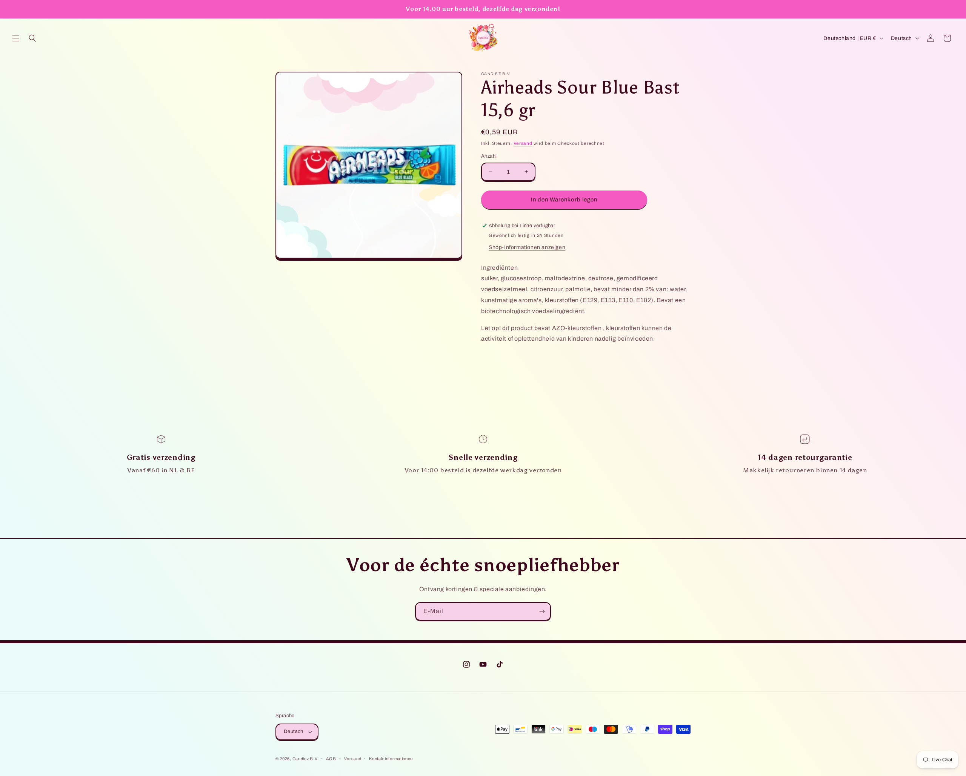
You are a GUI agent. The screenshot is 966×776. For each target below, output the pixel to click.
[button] (16, 38)
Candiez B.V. (305, 758)
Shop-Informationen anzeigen (527, 247)
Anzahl (489, 156)
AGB (331, 758)
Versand (523, 143)
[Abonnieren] (542, 611)
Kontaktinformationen (391, 758)
